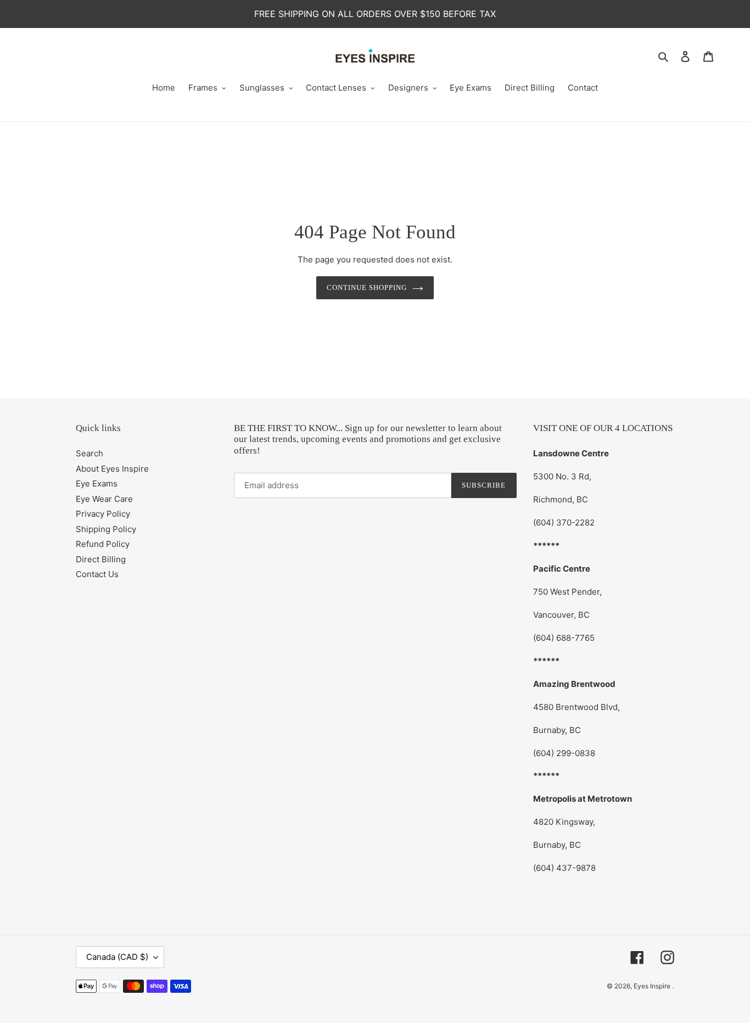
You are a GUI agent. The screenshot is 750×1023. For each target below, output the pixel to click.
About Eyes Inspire (112, 468)
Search (89, 453)
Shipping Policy (106, 529)
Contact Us (97, 574)
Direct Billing (101, 559)
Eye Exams (96, 483)
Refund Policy (103, 544)
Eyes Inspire (652, 986)
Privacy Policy (103, 513)
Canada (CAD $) (117, 957)
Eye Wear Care (104, 499)
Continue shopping (367, 287)
